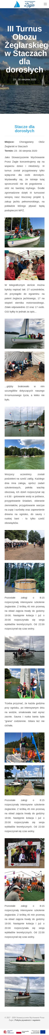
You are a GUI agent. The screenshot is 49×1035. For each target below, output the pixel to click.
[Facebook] (24, 1024)
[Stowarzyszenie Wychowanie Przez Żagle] (24, 4)
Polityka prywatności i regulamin (27, 1020)
